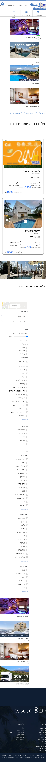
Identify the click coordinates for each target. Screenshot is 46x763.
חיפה (28, 663)
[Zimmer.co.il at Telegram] (29, 710)
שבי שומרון (34, 174)
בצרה (28, 618)
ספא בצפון (20, 735)
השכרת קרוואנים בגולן (22, 684)
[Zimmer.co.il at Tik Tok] (17, 710)
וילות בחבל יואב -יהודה (16, 113)
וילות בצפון (20, 730)
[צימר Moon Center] (14, 636)
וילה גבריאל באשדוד (32, 230)
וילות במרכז (29, 113)
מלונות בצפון (20, 739)
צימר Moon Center (23, 639)
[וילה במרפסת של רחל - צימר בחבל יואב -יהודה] (23, 168)
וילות (36, 113)
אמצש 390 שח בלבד (32, 106)
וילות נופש (21, 728)
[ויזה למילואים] (14, 314)
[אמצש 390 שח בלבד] (14, 659)
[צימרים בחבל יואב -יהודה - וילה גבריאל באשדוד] (23, 227)
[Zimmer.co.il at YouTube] (35, 708)
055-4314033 (35, 237)
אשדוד (35, 233)
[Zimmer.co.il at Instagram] (41, 710)
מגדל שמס (26, 640)
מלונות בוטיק (20, 737)
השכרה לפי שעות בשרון (22, 616)
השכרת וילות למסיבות (17, 732)
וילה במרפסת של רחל (32, 171)
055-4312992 (35, 177)
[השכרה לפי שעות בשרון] (14, 614)
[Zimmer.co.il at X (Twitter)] (23, 710)
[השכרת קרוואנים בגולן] (14, 682)
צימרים (42, 113)
